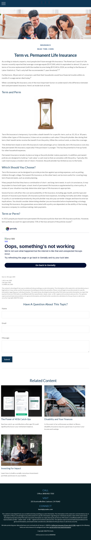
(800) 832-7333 (48, 494)
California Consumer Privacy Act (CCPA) (63, 525)
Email (4, 323)
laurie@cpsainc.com (45, 509)
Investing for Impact (11, 468)
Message (5, 338)
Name (4, 308)
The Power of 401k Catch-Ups (16, 419)
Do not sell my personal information (60, 527)
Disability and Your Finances (58, 419)
